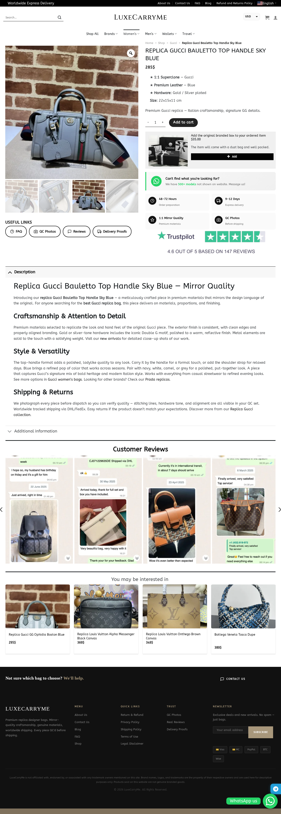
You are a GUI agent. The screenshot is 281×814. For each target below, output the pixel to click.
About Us (164, 3)
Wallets (168, 34)
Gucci (173, 43)
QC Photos (48, 231)
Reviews (79, 231)
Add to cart (183, 122)
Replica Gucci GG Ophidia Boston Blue (37, 635)
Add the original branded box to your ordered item (228, 135)
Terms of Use (129, 736)
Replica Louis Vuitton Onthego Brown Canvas (173, 636)
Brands (109, 34)
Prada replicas (157, 379)
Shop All (92, 34)
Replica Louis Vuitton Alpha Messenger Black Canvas (106, 636)
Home (149, 43)
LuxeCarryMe (140, 17)
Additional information (35, 431)
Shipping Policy (131, 729)
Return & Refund (132, 714)
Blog (208, 3)
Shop (161, 43)
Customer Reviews (140, 449)
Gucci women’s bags (65, 379)
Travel (187, 34)
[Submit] (59, 17)
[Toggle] (9, 272)
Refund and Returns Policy (234, 3)
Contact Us (182, 3)
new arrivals (110, 338)
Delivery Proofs (115, 231)
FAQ (197, 3)
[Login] (275, 17)
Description (24, 272)
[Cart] (267, 17)
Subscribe (261, 732)
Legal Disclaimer (132, 743)
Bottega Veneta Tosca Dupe (234, 635)
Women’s (130, 34)
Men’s (149, 34)
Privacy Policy (130, 722)
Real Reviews (176, 722)
